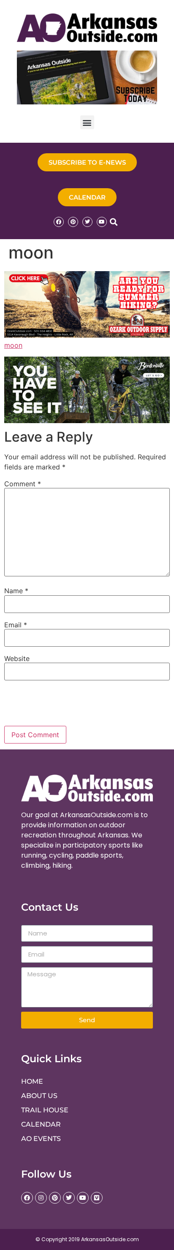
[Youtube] (102, 222)
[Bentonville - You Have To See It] (87, 420)
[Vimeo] (97, 1198)
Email (15, 624)
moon (13, 345)
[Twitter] (87, 222)
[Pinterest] (73, 222)
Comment (22, 483)
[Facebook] (59, 222)
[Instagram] (41, 1198)
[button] (87, 122)
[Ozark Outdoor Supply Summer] (87, 335)
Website (17, 658)
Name (16, 590)
